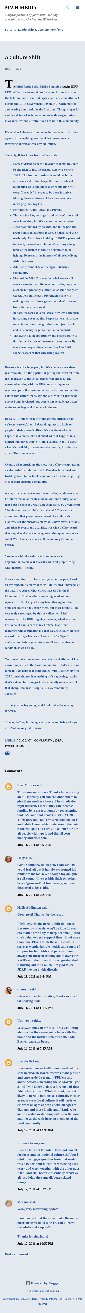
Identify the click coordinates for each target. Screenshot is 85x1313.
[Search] (67, 7)
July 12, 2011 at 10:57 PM (35, 1243)
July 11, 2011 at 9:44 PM (34, 976)
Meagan (23, 1202)
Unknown (24, 1020)
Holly (21, 858)
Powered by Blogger (45, 1283)
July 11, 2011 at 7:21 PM (34, 895)
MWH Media (21, 7)
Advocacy (25, 740)
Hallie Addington (29, 907)
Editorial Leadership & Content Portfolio (34, 30)
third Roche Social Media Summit (37, 86)
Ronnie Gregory (28, 1143)
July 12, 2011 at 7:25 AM (34, 1048)
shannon (23, 989)
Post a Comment (16, 1254)
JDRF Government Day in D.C (38, 103)
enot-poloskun (52, 1291)
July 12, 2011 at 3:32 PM (34, 1189)
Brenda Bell (25, 1061)
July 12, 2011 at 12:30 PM (35, 1130)
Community (43, 740)
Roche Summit (16, 746)
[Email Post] (7, 754)
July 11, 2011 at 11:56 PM (35, 1008)
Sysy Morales (26, 785)
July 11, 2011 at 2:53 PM (34, 845)
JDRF (58, 740)
